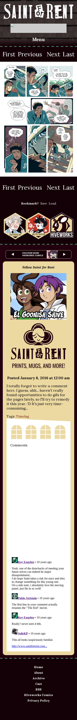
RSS (38, 689)
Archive (39, 678)
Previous (30, 54)
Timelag (22, 416)
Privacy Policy (38, 700)
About (38, 672)
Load (52, 203)
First (8, 54)
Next (53, 54)
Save (43, 203)
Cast (38, 684)
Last (69, 54)
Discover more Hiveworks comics (32, 254)
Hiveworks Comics (38, 695)
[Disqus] (38, 501)
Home (38, 667)
